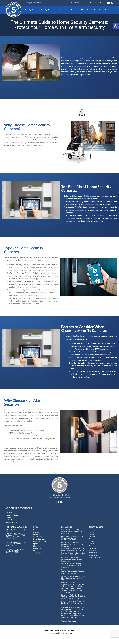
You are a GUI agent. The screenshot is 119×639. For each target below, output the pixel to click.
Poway (91, 544)
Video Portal (9, 517)
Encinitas (92, 541)
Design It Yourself (39, 541)
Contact (96, 10)
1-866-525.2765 (95, 3)
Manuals (36, 546)
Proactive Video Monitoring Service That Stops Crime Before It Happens (73, 565)
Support (108, 10)
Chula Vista (93, 555)
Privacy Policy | (70, 630)
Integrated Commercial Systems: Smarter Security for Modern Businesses (73, 531)
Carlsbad (92, 537)
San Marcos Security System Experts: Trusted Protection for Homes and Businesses (72, 615)
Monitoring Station (12, 515)
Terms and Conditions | (45, 630)
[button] (116, 26)
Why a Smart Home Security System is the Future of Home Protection (72, 544)
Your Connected (39, 537)
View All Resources (68, 621)
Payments (9, 512)
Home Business (39, 539)
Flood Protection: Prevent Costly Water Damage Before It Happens (73, 549)
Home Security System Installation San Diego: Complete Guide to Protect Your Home (73, 584)
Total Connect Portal (12, 522)
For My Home (31, 10)
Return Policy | (59, 630)
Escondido (92, 546)
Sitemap (79, 630)
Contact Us (37, 548)
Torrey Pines (93, 553)
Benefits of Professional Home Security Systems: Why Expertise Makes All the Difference (73, 596)
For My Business (48, 10)
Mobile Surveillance (68, 10)
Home (18, 10)
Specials (36, 544)
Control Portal (10, 520)
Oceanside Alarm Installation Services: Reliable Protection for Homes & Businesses (72, 571)
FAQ (34, 550)
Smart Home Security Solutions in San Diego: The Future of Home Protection (73, 603)
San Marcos (93, 539)
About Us (85, 10)
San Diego (92, 530)
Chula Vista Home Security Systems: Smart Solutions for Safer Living (71, 590)
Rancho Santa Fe (94, 557)
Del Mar (91, 532)
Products (36, 534)
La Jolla (91, 534)
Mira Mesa (92, 550)
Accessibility (37, 553)
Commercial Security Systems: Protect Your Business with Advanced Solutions (72, 538)
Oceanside (92, 548)
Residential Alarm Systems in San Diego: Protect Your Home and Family (73, 578)
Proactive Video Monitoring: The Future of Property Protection (73, 554)
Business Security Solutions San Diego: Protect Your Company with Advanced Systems (72, 609)
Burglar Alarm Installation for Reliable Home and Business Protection (71, 559)
